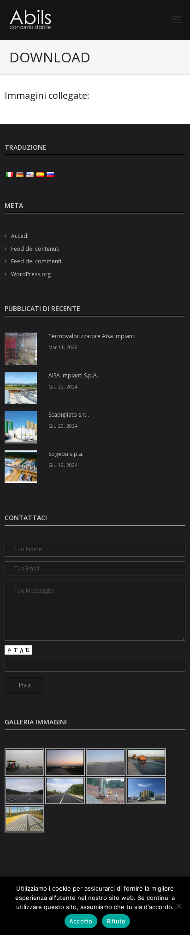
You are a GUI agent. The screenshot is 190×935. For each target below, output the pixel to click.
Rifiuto (116, 921)
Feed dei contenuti (35, 249)
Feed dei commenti (36, 261)
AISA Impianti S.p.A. (73, 375)
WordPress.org (31, 274)
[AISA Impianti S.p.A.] (21, 388)
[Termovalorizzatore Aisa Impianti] (21, 349)
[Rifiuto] (178, 906)
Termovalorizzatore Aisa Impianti (92, 336)
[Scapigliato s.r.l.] (21, 427)
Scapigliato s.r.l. (68, 415)
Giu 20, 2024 (62, 426)
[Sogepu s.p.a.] (21, 466)
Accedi (20, 236)
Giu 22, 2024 (62, 386)
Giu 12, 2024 (62, 465)
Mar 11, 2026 (62, 347)
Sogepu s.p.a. (65, 454)
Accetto (81, 921)
